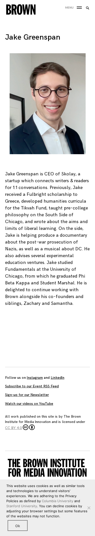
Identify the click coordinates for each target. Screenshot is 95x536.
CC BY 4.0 (13, 428)
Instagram (35, 378)
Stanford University (21, 506)
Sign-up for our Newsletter (27, 395)
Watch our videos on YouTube (29, 403)
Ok (17, 526)
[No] (88, 507)
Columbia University (57, 501)
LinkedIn (57, 378)
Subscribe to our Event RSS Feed (32, 386)
